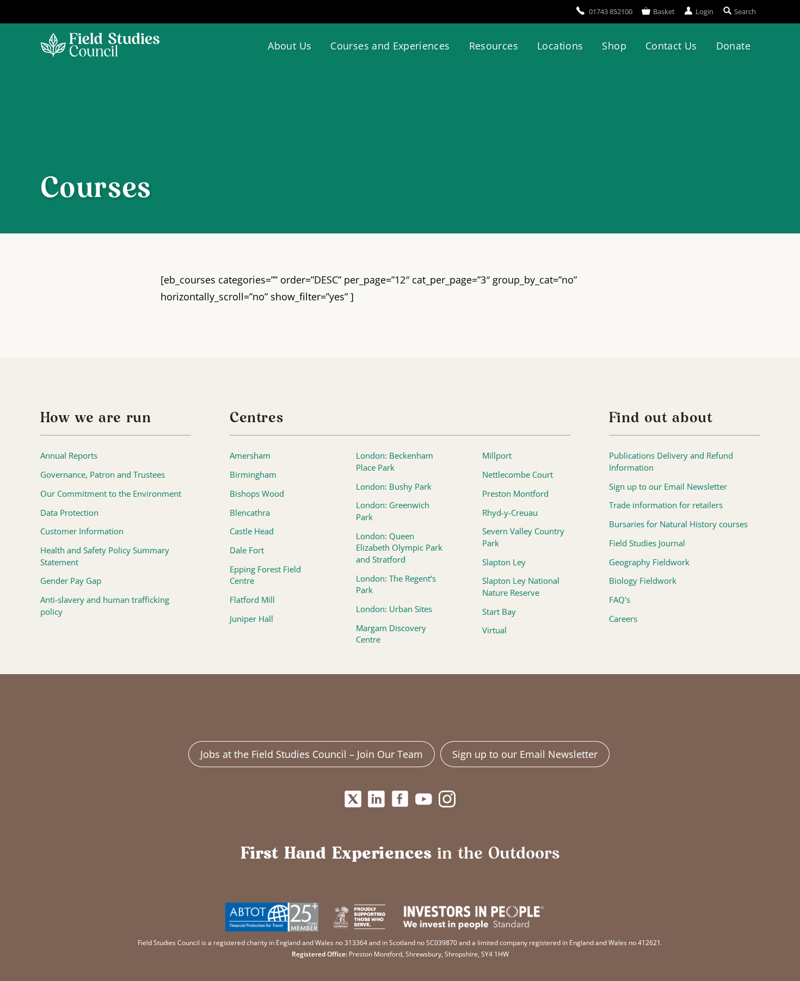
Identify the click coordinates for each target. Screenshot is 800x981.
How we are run (95, 418)
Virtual (494, 630)
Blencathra (250, 513)
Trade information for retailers (666, 505)
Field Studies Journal (647, 543)
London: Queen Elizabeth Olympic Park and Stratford (399, 547)
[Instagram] (447, 799)
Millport (497, 455)
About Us (289, 45)
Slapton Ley (504, 562)
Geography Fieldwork (649, 562)
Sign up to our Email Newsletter (668, 486)
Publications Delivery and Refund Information (671, 461)
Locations (560, 45)
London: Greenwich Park (392, 511)
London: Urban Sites (394, 609)
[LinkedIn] (376, 799)
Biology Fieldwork (642, 581)
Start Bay (499, 612)
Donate (733, 45)
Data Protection (69, 513)
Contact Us (671, 45)
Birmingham (253, 474)
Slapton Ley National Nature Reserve (520, 587)
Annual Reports (68, 455)
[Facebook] (400, 799)
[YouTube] (423, 799)
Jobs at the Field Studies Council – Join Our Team (311, 754)
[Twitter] (352, 799)
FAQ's (619, 600)
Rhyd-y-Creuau (510, 513)
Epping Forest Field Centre (265, 575)
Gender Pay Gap (70, 581)
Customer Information (82, 531)
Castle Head (252, 531)
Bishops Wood (257, 493)
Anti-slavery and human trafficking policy (104, 606)
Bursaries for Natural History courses (678, 524)
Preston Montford (515, 493)
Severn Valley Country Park (523, 537)
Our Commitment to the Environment (110, 493)
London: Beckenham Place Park (394, 461)
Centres (257, 418)
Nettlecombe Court (517, 474)
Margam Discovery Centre (391, 634)
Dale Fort (247, 550)
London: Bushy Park (394, 486)
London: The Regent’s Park (396, 584)
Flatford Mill (252, 600)
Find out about (661, 418)
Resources (493, 45)
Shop (614, 45)
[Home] (99, 46)
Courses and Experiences (390, 45)
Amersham (250, 455)
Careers (623, 619)
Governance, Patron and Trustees (102, 474)
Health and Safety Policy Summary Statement (104, 556)
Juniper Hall (251, 619)
